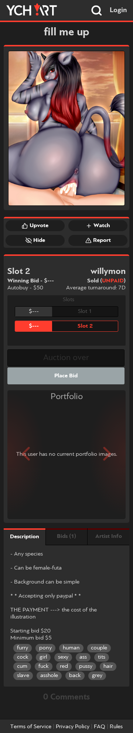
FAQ (99, 727)
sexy (63, 657)
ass (83, 657)
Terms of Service (30, 727)
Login (118, 10)
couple (99, 648)
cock (22, 657)
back (75, 676)
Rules (116, 727)
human (71, 648)
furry (22, 648)
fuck (43, 666)
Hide (39, 240)
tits (101, 657)
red (64, 666)
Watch (101, 226)
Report (102, 240)
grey (97, 676)
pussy (85, 666)
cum (22, 666)
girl (43, 657)
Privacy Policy (72, 727)
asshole (49, 676)
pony (45, 648)
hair (108, 666)
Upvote (39, 226)
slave (23, 676)
